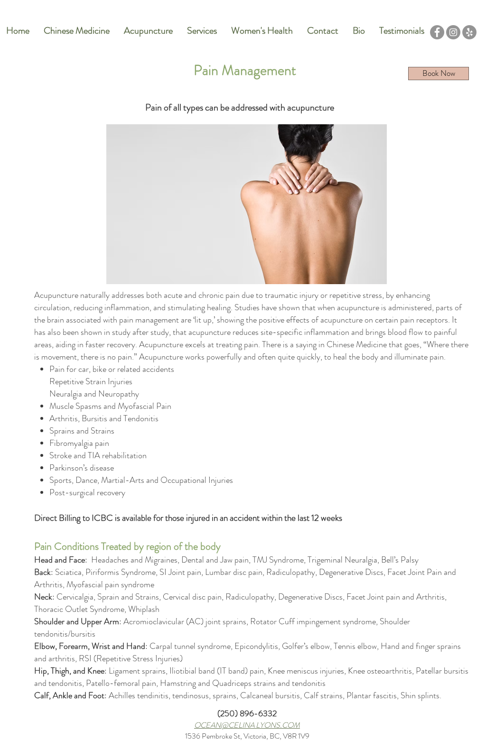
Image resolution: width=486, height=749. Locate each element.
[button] (148, 31)
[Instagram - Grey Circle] (453, 32)
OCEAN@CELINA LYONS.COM (247, 725)
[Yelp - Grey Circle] (469, 32)
